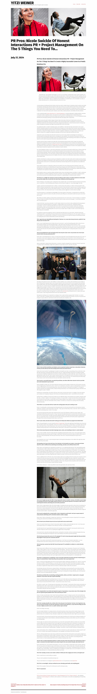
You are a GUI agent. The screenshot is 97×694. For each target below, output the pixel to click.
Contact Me (83, 4)
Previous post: (28, 685)
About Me (78, 4)
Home (74, 4)
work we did (65, 291)
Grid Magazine (23, 691)
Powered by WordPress (15, 691)
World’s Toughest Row (60, 423)
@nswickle (75, 660)
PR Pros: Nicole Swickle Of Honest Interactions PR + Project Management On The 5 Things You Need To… (57, 675)
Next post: (68, 685)
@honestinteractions (57, 660)
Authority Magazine (46, 676)
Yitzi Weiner (22, 3)
